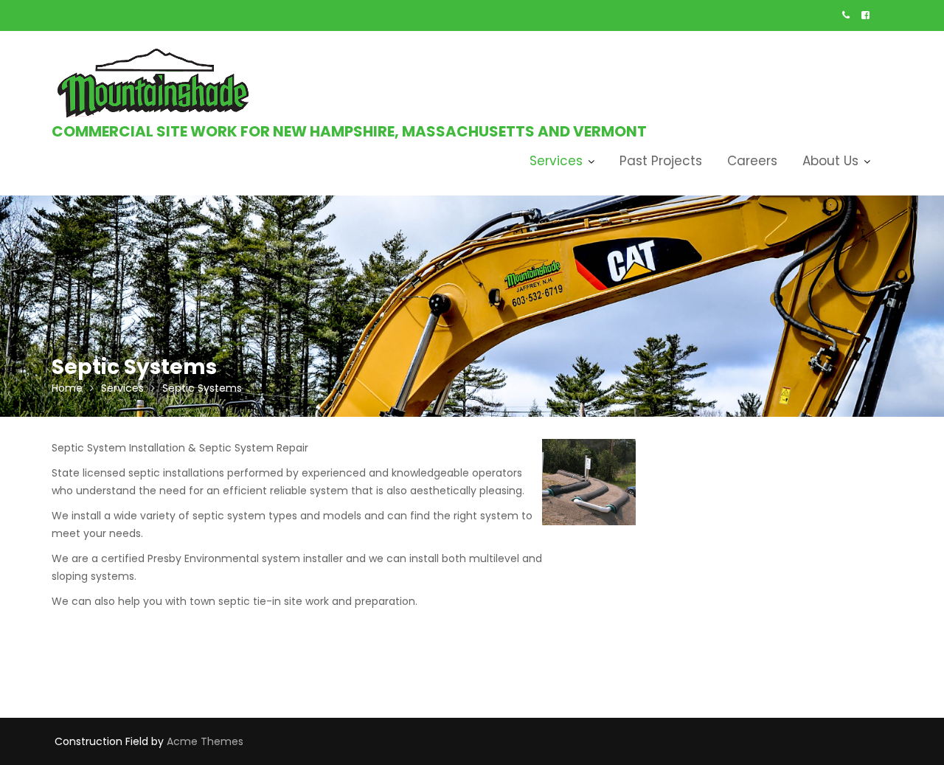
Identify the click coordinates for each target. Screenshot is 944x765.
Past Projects (661, 161)
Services (556, 161)
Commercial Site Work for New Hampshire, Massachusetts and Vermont (349, 131)
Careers (752, 161)
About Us (830, 161)
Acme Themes (205, 741)
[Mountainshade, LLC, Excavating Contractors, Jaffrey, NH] (717, 464)
